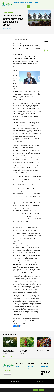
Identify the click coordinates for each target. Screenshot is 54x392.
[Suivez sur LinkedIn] (49, 372)
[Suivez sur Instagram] (46, 372)
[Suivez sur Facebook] (44, 372)
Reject (41, 390)
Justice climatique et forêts (46, 50)
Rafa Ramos (41, 381)
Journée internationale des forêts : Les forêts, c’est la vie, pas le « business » (26, 350)
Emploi (17, 371)
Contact (42, 368)
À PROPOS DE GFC (23, 2)
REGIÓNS (30, 2)
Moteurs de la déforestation (46, 54)
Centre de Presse (44, 366)
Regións (29, 371)
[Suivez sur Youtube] (42, 374)
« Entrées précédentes (7, 356)
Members (17, 366)
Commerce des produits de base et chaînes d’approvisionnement (46, 45)
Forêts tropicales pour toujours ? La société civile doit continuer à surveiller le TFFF (10, 350)
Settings (47, 390)
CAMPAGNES (16, 2)
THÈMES (36, 2)
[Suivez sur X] (42, 372)
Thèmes (29, 368)
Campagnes (30, 366)
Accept (35, 390)
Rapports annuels (19, 368)
